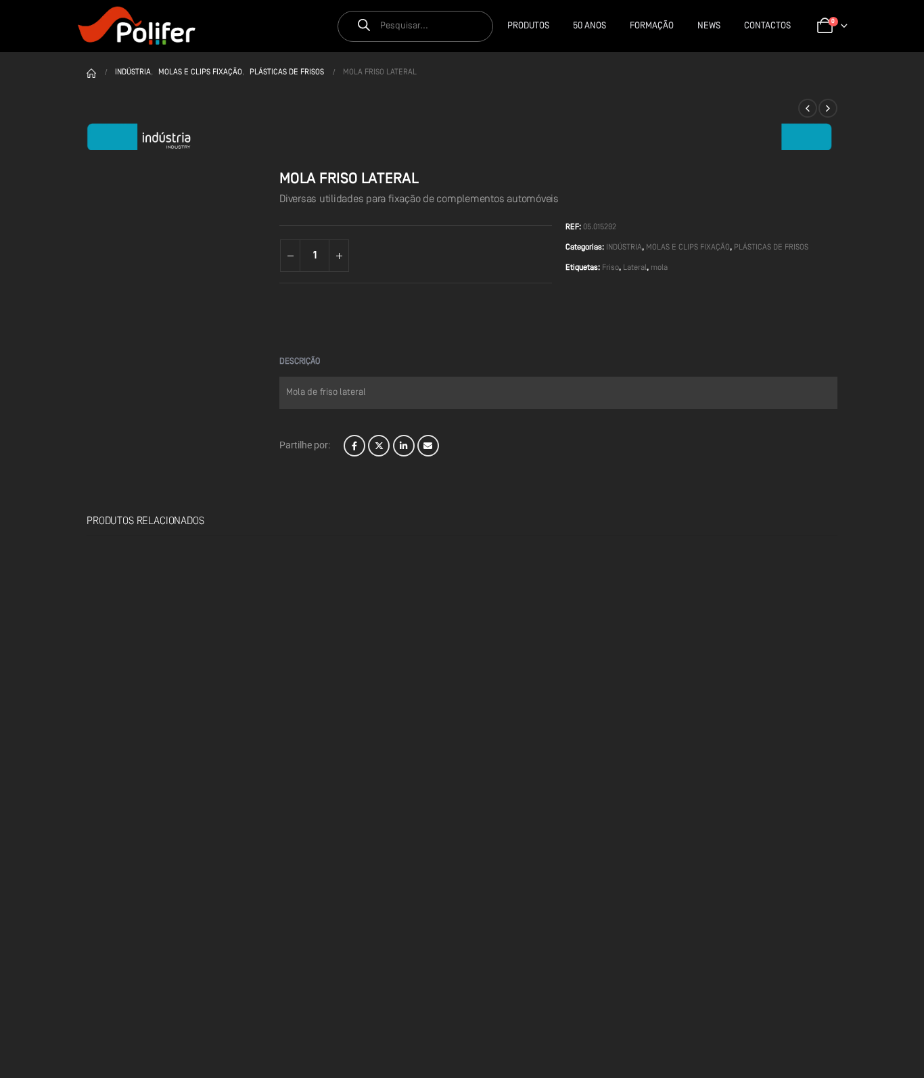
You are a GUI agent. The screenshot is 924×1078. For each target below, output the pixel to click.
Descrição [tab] (299, 361)
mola (659, 267)
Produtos (528, 26)
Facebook (354, 445)
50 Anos (589, 26)
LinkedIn (404, 445)
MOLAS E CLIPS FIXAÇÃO (688, 247)
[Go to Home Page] (91, 72)
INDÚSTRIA (624, 247)
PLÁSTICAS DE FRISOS (771, 247)
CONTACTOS (767, 26)
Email (428, 445)
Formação (652, 26)
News (708, 26)
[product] (154, 619)
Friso (610, 267)
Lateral (635, 267)
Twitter (379, 445)
